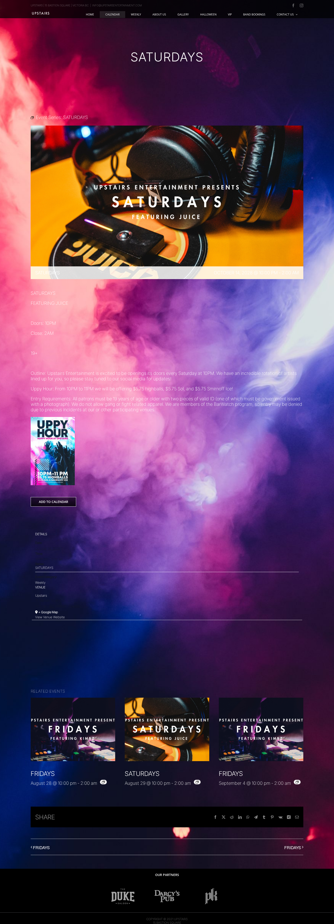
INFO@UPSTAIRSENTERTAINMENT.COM (117, 5)
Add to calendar (53, 501)
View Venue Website (50, 617)
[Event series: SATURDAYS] (197, 782)
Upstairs (41, 595)
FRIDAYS (43, 774)
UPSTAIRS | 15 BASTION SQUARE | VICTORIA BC (60, 5)
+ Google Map (48, 612)
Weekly (40, 582)
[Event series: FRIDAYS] (103, 782)
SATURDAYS (44, 568)
